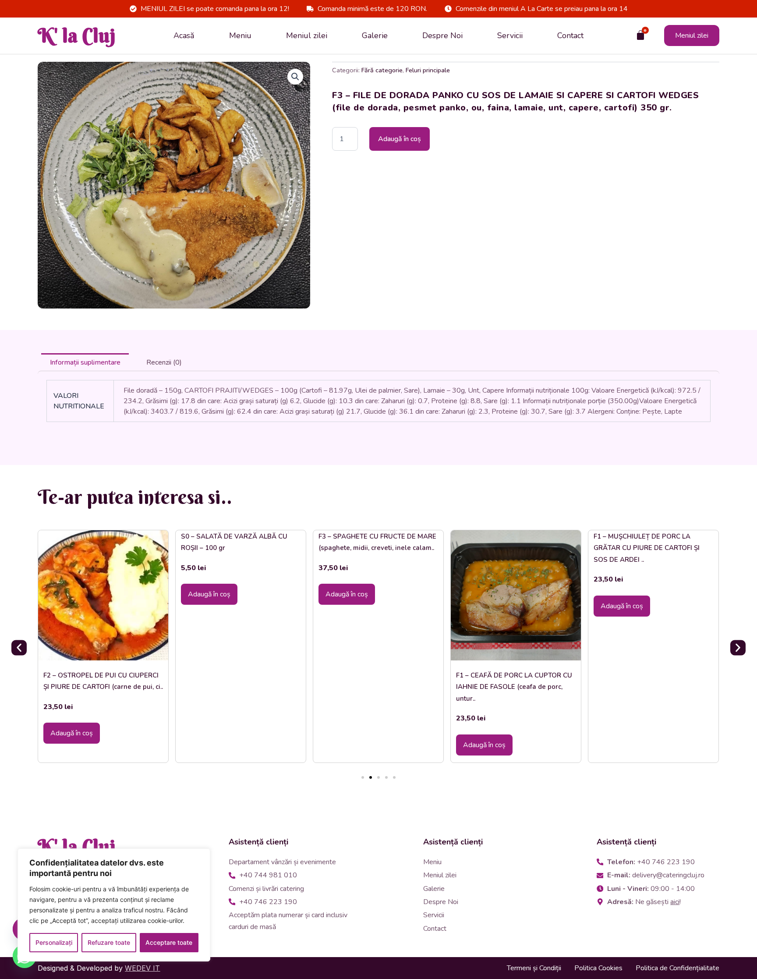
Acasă (184, 35)
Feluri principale (428, 70)
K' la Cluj (77, 35)
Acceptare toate (168, 942)
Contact (570, 35)
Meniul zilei (306, 35)
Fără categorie (382, 70)
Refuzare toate (109, 942)
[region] (114, 904)
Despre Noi (442, 35)
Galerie (375, 35)
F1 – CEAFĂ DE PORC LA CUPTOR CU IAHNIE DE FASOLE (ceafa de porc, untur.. (514, 687)
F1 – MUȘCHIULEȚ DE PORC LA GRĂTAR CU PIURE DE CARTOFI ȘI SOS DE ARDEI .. (647, 548)
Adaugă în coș (399, 139)
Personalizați (53, 942)
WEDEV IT (142, 968)
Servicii (510, 35)
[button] (295, 77)
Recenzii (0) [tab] (164, 362)
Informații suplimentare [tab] (85, 362)
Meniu (240, 35)
